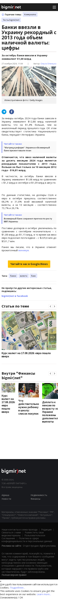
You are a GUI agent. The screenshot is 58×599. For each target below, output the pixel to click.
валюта (23, 275)
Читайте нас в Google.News (29, 264)
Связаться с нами (11, 532)
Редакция (46, 529)
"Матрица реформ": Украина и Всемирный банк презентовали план (27, 149)
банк (33, 275)
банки (13, 275)
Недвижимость (39, 495)
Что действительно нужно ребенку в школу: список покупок (28, 407)
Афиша (5, 495)
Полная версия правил (14, 574)
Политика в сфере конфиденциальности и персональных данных (27, 540)
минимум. (23, 250)
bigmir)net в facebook (15, 295)
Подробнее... (17, 587)
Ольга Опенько (48, 63)
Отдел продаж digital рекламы (39, 545)
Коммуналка (30, 14)
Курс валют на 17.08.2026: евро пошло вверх (26, 354)
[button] (50, 306)
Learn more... (44, 594)
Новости (6, 498)
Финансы (35, 498)
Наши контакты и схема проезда (19, 529)
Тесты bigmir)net (11, 19)
